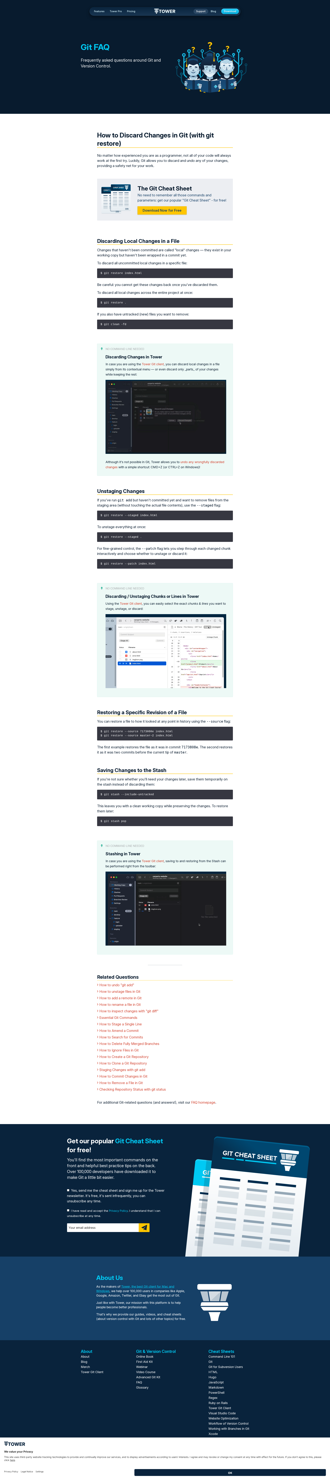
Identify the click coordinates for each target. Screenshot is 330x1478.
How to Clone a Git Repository (123, 1063)
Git (210, 1362)
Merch (85, 1367)
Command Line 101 (221, 1356)
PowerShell (216, 1392)
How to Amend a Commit (119, 1031)
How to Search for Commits (121, 1037)
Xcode (213, 1434)
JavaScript (216, 1382)
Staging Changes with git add (122, 1070)
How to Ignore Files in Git (119, 1050)
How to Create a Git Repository (124, 1057)
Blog (213, 11)
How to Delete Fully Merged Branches (129, 1044)
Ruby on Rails (218, 1403)
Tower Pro (116, 11)
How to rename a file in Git (120, 1005)
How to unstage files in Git (119, 992)
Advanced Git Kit (148, 1377)
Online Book (144, 1356)
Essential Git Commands (118, 1018)
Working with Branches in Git (228, 1428)
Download (230, 11)
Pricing (131, 11)
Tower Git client (153, 364)
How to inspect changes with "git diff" (128, 1011)
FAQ (139, 1382)
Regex (212, 1398)
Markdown (216, 1387)
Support (201, 11)
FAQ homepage (203, 1102)
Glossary (142, 1387)
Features (99, 11)
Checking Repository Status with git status (132, 1089)
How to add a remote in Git (120, 998)
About (85, 1356)
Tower (165, 11)
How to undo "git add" (116, 985)
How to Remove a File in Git (121, 1083)
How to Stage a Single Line (120, 1024)
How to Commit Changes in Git (123, 1076)
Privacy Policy (118, 1210)
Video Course (145, 1372)
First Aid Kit (144, 1362)
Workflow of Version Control (228, 1423)
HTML (213, 1372)
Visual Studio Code (222, 1413)
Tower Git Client (92, 1372)
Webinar (142, 1367)
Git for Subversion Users (225, 1367)
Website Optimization (223, 1418)
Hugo (212, 1377)
